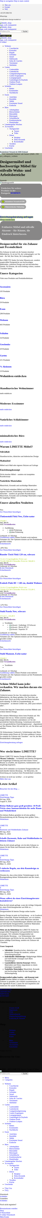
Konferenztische (15, 120)
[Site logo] (12, 25)
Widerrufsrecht (14, 1014)
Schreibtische (14, 118)
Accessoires (5, 287)
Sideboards (13, 59)
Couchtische (13, 48)
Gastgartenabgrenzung (17, 74)
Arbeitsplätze (14, 110)
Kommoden (13, 91)
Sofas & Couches (15, 61)
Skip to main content (21, 1)
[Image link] (1, 1063)
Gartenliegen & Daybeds (18, 80)
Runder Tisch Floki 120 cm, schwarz (17, 554)
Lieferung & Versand (17, 1018)
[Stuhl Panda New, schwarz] (21, 603)
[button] (6, 568)
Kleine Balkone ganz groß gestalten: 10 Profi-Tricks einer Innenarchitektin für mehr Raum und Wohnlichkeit (20, 808)
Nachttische (13, 93)
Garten (3, 355)
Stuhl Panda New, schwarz (13, 611)
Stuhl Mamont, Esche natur (13, 654)
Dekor (11, 135)
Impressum (13, 1010)
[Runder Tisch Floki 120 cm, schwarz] (12, 546)
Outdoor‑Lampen (15, 84)
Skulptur (17, 137)
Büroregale (13, 116)
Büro (2, 298)
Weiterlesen (4, 819)
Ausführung (9, 528)
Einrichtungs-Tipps (7, 797)
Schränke (12, 55)
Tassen (16, 131)
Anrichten (13, 97)
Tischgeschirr (14, 129)
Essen (2, 309)
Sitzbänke (13, 65)
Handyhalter (13, 122)
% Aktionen (6, 366)
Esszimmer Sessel (15, 103)
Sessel (11, 57)
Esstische (12, 105)
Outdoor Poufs (14, 82)
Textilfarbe (9, 623)
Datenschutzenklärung (17, 1016)
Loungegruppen (15, 78)
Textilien (12, 144)
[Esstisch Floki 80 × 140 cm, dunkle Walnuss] (21, 574)
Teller (16, 133)
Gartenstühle (14, 69)
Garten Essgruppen (16, 76)
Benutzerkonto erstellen (8, 1209)
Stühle (11, 101)
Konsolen (12, 50)
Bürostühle (13, 114)
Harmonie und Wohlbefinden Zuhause (14, 830)
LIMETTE (4, 795)
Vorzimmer (13, 63)
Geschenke (5, 344)
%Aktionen (13, 1043)
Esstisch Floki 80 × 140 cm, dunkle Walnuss (21, 583)
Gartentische (14, 72)
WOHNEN (15, 193)
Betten (11, 88)
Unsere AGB (14, 1008)
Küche (11, 146)
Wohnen (4, 320)
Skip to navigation (7, 1)
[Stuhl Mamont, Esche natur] (21, 645)
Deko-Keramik (19, 140)
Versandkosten (9, 524)
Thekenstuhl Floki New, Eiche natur (17, 516)
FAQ (11, 1012)
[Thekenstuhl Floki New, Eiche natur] (13, 508)
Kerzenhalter (18, 142)
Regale (11, 53)
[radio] (25, 530)
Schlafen (4, 333)
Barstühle (12, 99)
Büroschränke (14, 112)
